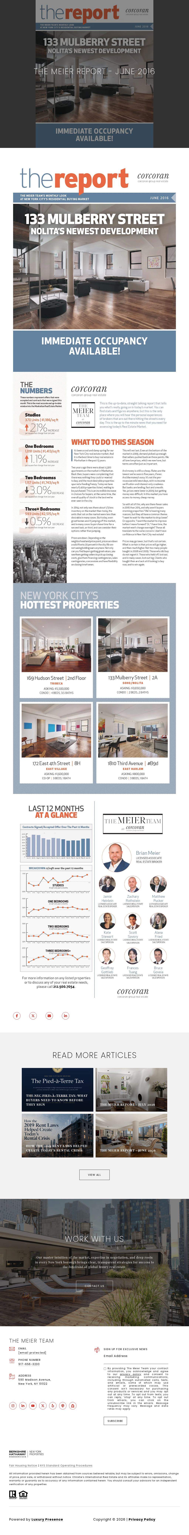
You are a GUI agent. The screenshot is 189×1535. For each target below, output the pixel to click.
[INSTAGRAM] (13, 1405)
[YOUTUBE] (33, 1405)
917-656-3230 (29, 1364)
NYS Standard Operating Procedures (66, 1465)
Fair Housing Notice (23, 1465)
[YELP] (52, 1405)
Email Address (116, 1356)
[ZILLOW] (72, 1405)
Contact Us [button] (94, 1286)
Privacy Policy (130, 1374)
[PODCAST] (62, 1405)
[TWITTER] (43, 1405)
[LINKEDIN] (23, 1405)
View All (94, 1175)
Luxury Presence (47, 1519)
